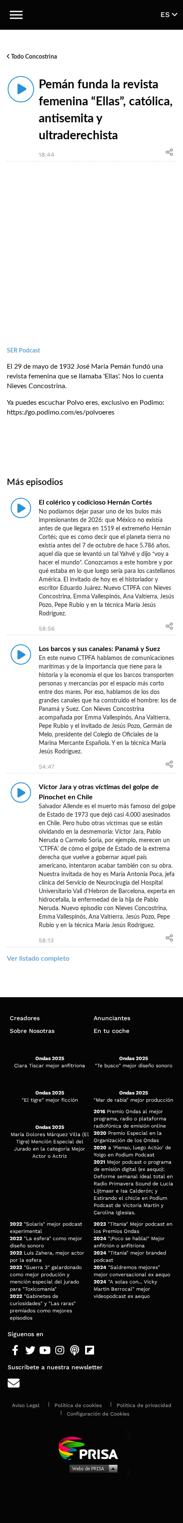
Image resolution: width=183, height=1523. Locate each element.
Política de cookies (78, 1405)
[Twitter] (30, 1350)
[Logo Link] (92, 15)
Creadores (25, 1018)
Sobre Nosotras (32, 1030)
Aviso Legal (26, 1405)
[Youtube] (44, 1350)
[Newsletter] (91, 1383)
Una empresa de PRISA (91, 1448)
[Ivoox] (104, 1350)
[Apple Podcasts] (74, 1350)
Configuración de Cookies (98, 1414)
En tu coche (111, 1030)
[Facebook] (15, 1350)
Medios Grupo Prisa (91, 1468)
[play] (21, 89)
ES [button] (166, 14)
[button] (16, 15)
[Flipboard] (89, 1350)
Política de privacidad (144, 1405)
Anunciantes (112, 1018)
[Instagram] (59, 1350)
